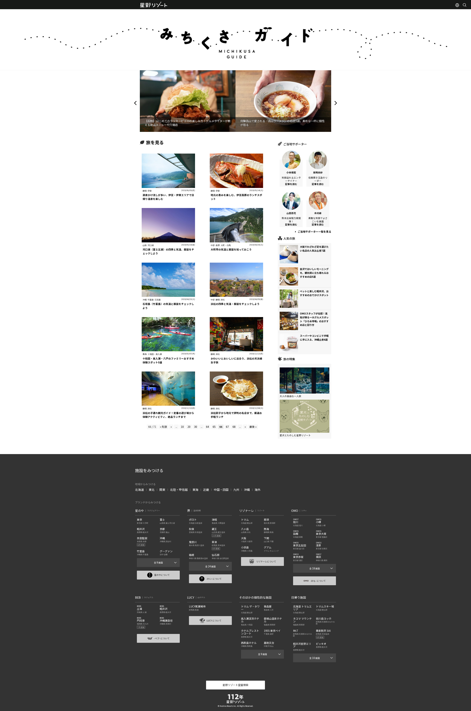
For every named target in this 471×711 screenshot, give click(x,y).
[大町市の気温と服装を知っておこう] (236, 240)
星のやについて (162, 574)
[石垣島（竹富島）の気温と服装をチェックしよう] (168, 295)
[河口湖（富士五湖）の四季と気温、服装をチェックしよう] (168, 240)
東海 (195, 490)
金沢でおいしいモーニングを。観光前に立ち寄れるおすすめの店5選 (314, 272)
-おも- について (318, 580)
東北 (152, 490)
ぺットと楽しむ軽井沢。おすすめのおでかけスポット (314, 293)
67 (227, 427)
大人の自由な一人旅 (290, 396)
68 (234, 427)
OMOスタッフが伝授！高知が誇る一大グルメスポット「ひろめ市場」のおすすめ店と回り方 (314, 319)
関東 (162, 490)
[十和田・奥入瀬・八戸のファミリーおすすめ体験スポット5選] (168, 349)
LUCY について (214, 620)
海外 (258, 490)
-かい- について (214, 578)
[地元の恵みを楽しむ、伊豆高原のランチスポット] (236, 186)
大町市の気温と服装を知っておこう (231, 249)
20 (188, 427)
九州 (236, 490)
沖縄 (247, 490)
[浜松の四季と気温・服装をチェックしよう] (236, 295)
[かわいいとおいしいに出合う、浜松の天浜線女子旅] (236, 349)
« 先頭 (163, 427)
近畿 (206, 490)
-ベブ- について (161, 638)
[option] (188, 101)
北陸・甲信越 (179, 490)
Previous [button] (135, 101)
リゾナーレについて (266, 561)
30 (195, 427)
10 (182, 427)
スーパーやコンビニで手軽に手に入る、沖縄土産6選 (314, 337)
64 (207, 427)
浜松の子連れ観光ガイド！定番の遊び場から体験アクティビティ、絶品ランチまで (168, 415)
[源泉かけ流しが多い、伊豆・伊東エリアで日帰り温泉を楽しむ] (168, 186)
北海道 (139, 490)
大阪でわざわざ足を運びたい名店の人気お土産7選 (314, 248)
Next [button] (336, 101)
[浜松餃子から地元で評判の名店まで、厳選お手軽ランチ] (236, 404)
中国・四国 (221, 490)
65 (214, 427)
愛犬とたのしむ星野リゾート (295, 435)
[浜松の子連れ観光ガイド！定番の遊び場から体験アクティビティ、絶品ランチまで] (168, 404)
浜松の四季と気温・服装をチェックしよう (235, 304)
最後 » (252, 427)
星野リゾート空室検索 (235, 685)
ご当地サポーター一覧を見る (314, 231)
